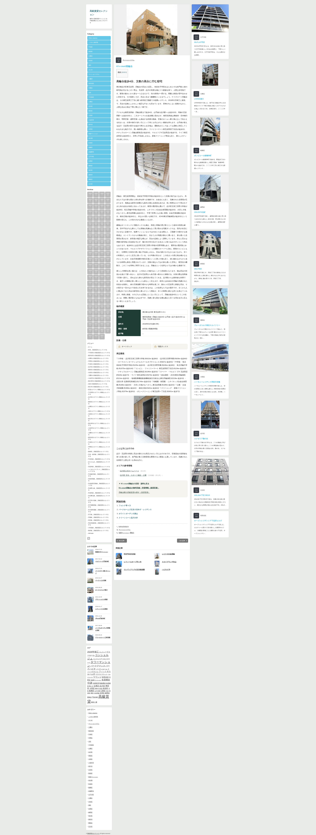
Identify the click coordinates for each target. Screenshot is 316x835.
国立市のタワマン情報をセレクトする (99, 419)
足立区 (91, 184)
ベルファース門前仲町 (102, 561)
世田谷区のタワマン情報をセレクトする (99, 438)
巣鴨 (96, 688)
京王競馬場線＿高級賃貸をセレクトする (99, 510)
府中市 (91, 124)
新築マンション (93, 133)
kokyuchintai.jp (124, 526)
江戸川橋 (97, 691)
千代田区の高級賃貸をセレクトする (99, 352)
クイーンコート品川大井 (128, 518)
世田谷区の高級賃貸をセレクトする (99, 355)
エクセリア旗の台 (201, 439)
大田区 (91, 115)
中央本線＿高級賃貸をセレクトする (99, 459)
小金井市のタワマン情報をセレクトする (99, 429)
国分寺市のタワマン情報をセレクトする (99, 424)
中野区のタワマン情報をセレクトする (99, 447)
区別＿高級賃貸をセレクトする (97, 350)
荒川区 (91, 170)
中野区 (91, 88)
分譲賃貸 (96, 683)
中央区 (91, 47)
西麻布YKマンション (101, 552)
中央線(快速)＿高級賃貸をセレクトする (98, 475)
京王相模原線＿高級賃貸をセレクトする (99, 506)
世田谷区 (91, 83)
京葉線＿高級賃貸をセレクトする (98, 517)
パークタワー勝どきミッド (102, 572)
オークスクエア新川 (101, 590)
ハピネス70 (166, 569)
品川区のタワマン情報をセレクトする (99, 398)
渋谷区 (91, 60)
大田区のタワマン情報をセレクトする (99, 415)
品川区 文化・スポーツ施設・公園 (133, 475)
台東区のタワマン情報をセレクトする (99, 407)
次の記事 (182, 540)
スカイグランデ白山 (169, 562)
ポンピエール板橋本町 (202, 156)
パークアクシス (97, 666)
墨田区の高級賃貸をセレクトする (98, 369)
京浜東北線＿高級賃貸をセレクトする (99, 496)
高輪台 (132, 533)
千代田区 (91, 97)
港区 (90, 65)
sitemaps (91, 533)
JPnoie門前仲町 (100, 618)
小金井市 (91, 120)
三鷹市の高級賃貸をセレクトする (98, 375)
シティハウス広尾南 (101, 609)
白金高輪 (96, 693)
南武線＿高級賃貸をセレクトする (98, 530)
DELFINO (198, 269)
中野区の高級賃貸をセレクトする (98, 361)
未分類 (91, 138)
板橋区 (91, 147)
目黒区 (91, 161)
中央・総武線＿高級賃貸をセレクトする (99, 455)
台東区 (91, 101)
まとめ (91, 69)
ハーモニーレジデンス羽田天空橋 (207, 382)
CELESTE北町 (200, 212)
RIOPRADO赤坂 (130, 554)
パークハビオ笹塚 (100, 580)
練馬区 (91, 165)
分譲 (89, 683)
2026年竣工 (93, 651)
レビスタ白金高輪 (168, 554)
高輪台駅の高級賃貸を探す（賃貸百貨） (134, 492)
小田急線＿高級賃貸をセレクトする (99, 527)
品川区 (91, 106)
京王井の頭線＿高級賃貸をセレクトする (99, 501)
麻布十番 (94, 702)
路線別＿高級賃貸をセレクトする (98, 451)
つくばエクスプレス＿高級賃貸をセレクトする (99, 470)
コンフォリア (97, 659)
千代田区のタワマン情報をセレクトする (99, 393)
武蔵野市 (91, 152)
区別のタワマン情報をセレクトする (99, 389)
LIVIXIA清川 (199, 99)
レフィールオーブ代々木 (132, 562)
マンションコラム (94, 74)
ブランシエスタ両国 (101, 599)
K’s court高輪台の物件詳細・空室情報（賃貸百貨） (139, 488)
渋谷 (107, 691)
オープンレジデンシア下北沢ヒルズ (208, 521)
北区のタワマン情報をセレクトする (99, 411)
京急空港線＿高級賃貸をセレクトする (99, 479)
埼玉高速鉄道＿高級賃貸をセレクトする (99, 524)
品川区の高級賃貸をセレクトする (98, 367)
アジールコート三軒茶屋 (102, 637)
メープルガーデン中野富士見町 (102, 629)
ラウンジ (97, 677)
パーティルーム (101, 669)
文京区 (91, 129)
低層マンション (96, 680)
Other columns (93, 38)
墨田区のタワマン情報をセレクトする (99, 402)
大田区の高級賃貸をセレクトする (98, 372)
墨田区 (91, 111)
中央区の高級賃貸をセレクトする (98, 364)
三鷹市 (91, 79)
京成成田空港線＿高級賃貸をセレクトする (99, 484)
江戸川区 (91, 156)
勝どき (91, 686)
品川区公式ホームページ (129, 471)
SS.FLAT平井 (199, 42)
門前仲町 (95, 697)
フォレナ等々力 (125, 505)
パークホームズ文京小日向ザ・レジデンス (135, 510)
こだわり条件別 (93, 42)
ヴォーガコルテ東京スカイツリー (207, 325)
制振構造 (102, 683)
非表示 (124, 72)
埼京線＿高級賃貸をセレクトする (98, 520)
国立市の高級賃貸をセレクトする (98, 386)
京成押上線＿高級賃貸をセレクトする (99, 489)
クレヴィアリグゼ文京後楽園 (134, 569)
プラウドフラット (101, 674)
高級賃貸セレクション (93, 833)
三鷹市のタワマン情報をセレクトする (99, 433)
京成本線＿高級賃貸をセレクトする (99, 493)
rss (88, 538)
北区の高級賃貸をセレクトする (97, 384)
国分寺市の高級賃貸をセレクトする (99, 381)
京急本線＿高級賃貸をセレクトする (99, 466)
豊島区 (91, 179)
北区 (90, 92)
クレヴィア (102, 652)
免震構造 (106, 680)
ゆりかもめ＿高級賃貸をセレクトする (99, 462)
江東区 (91, 56)
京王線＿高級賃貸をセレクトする (98, 514)
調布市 (91, 175)
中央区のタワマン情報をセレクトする (99, 443)
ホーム (90, 347)
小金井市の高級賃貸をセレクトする (99, 378)
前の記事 (121, 540)
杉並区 (91, 143)
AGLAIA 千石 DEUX (202, 495)
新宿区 (91, 51)
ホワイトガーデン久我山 (128, 514)
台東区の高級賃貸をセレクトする (98, 358)
